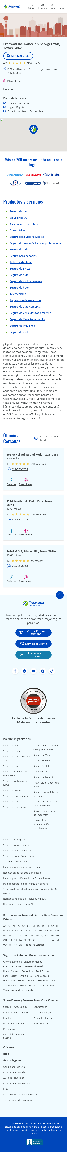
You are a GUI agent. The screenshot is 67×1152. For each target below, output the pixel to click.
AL (9, 925)
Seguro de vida (19, 249)
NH (37, 935)
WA (5, 944)
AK (4, 925)
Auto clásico (17, 230)
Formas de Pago (42, 1012)
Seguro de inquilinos (22, 325)
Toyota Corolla (27, 985)
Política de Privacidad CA (16, 1083)
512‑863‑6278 (21, 103)
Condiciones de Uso (14, 1066)
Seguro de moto (20, 332)
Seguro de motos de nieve (26, 281)
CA (23, 925)
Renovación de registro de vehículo (22, 872)
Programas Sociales (13, 1023)
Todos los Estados (34, 944)
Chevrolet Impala (12, 961)
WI (10, 944)
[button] (33, 129)
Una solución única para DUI (18, 904)
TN (38, 940)
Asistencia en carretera (24, 224)
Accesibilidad (41, 1023)
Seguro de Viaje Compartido (18, 856)
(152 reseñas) (34, 63)
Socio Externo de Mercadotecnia (20, 1094)
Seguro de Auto (11, 745)
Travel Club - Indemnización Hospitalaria (42, 824)
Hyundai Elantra (27, 980)
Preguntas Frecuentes (45, 1018)
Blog (6, 1053)
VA (53, 940)
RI (25, 940)
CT (33, 925)
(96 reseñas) (37, 560)
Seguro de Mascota (44, 777)
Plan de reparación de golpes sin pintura (25, 883)
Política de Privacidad (15, 1072)
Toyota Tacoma (45, 985)
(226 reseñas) (38, 514)
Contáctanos (40, 1006)
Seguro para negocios (23, 256)
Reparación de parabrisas (25, 300)
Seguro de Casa (11, 801)
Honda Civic (9, 980)
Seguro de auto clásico (15, 796)
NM (47, 935)
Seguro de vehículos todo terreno (30, 313)
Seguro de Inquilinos (14, 807)
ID (8, 930)
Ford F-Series (10, 975)
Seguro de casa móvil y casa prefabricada (35, 243)
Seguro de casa (19, 211)
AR (14, 925)
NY (57, 935)
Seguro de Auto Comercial (17, 850)
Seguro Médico (42, 760)
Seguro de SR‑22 (20, 268)
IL (12, 930)
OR (15, 940)
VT (58, 940)
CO (28, 925)
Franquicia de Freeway (15, 1012)
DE (43, 925)
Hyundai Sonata (46, 980)
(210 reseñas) (38, 463)
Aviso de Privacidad (13, 1077)
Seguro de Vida (42, 754)
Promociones (10, 1029)
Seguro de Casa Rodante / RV (27, 319)
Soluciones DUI (19, 218)
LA (30, 930)
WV (15, 944)
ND (26, 935)
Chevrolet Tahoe (12, 966)
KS (21, 930)
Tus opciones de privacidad (18, 1100)
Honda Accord (41, 975)
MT (16, 935)
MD (41, 930)
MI (51, 930)
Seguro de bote (19, 287)
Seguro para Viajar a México (27, 237)
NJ (42, 935)
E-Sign (6, 1088)
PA (20, 940)
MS (11, 935)
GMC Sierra (25, 975)
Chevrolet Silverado (33, 966)
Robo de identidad (21, 262)
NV (52, 935)
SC (29, 940)
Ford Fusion (42, 971)
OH (5, 940)
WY (20, 944)
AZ (19, 925)
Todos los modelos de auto (18, 990)
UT (48, 940)
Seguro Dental (41, 766)
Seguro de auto (19, 275)
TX (43, 940)
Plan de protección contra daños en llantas (26, 878)
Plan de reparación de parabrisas (21, 867)
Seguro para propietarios (17, 845)
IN (16, 930)
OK (10, 940)
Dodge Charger (11, 971)
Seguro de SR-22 (12, 790)
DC (38, 925)
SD (34, 940)
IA (4, 930)
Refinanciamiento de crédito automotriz (25, 898)
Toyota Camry (10, 985)
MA (35, 930)
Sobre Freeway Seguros (16, 1006)
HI (57, 925)
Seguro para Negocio (14, 839)
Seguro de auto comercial (25, 306)
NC (21, 935)
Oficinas (8, 1047)
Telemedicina (18, 294)
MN (57, 930)
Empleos (8, 1018)
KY (25, 930)
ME (46, 930)
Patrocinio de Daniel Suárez (14, 1036)
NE (32, 935)
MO (5, 935)
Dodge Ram (28, 971)
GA (52, 925)
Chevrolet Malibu (33, 961)
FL (48, 925)
